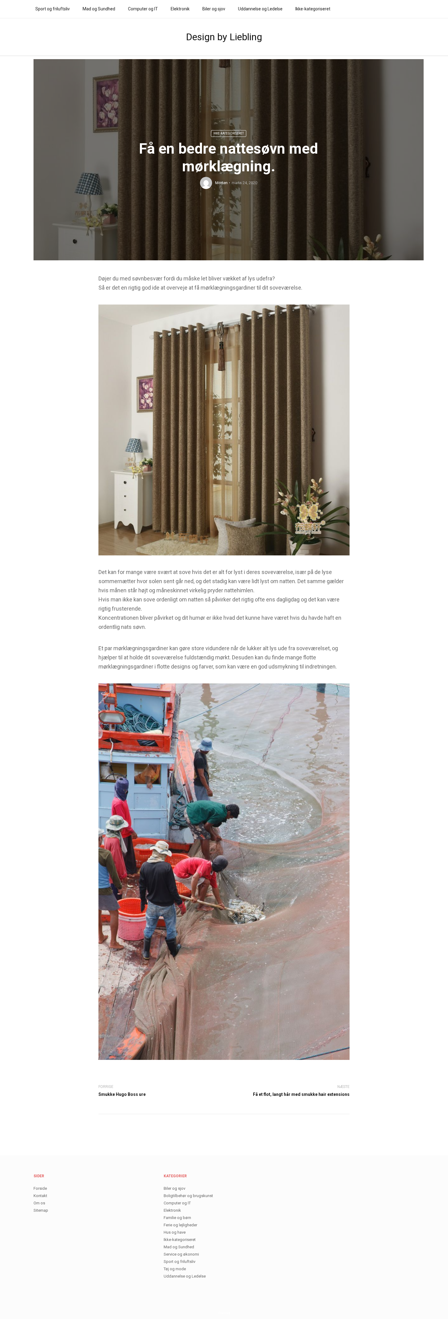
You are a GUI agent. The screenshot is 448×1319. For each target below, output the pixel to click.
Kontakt (40, 1195)
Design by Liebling (224, 37)
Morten (221, 182)
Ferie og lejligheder (180, 1225)
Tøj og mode (175, 1269)
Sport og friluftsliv (52, 8)
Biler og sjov (213, 8)
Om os (39, 1203)
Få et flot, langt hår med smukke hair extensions (301, 1094)
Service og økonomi (181, 1254)
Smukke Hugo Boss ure (122, 1094)
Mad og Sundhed (99, 8)
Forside (40, 1188)
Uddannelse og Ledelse (260, 8)
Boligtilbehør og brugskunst (188, 1195)
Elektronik (180, 8)
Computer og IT (143, 8)
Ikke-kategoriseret (312, 8)
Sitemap (41, 1210)
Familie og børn (177, 1217)
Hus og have (175, 1232)
